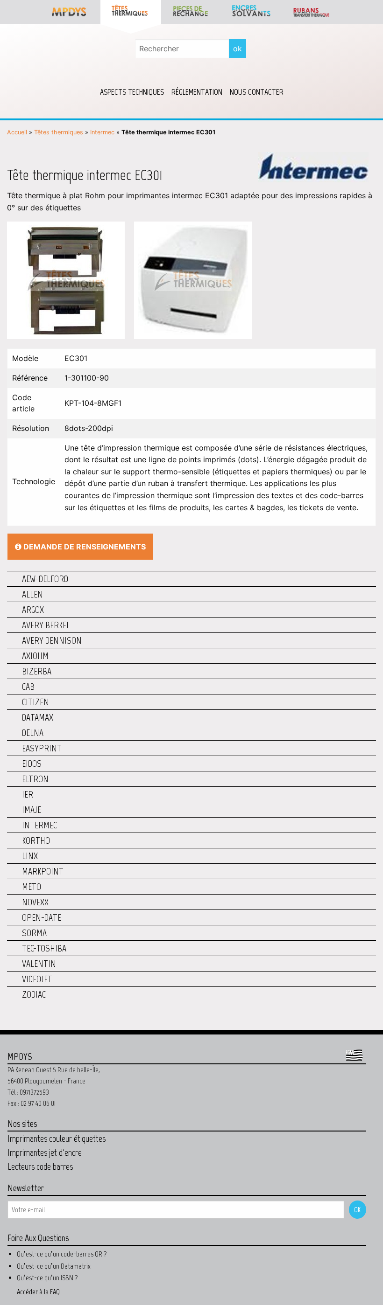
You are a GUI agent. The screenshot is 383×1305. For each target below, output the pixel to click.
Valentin (39, 963)
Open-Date (41, 917)
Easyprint (42, 748)
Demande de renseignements (83, 546)
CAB (28, 686)
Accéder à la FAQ (38, 1291)
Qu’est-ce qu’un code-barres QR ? (62, 1253)
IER (27, 794)
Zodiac (34, 994)
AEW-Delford (45, 578)
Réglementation (196, 92)
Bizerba (36, 671)
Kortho (36, 840)
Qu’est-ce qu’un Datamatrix (54, 1266)
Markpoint (43, 871)
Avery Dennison (52, 640)
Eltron (35, 778)
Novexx (35, 902)
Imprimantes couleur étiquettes (56, 1138)
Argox (33, 609)
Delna (32, 732)
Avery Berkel (46, 625)
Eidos (32, 763)
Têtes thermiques (58, 132)
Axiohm (35, 655)
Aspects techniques (132, 92)
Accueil (17, 132)
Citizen (35, 702)
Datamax (37, 717)
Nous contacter (257, 92)
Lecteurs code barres (40, 1166)
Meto (31, 886)
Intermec (102, 132)
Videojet (37, 979)
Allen (32, 594)
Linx (30, 855)
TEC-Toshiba (44, 948)
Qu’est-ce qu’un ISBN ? (47, 1277)
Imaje (31, 809)
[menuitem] (132, 92)
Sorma (34, 932)
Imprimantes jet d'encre (44, 1152)
